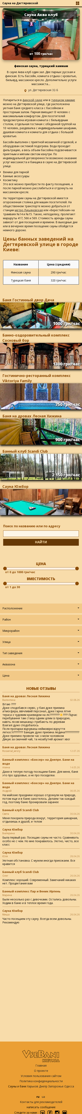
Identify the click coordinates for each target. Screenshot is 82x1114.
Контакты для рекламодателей (41, 1102)
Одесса (69, 1086)
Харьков (32, 1086)
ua (43, 1097)
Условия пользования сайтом (41, 1076)
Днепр (43, 1086)
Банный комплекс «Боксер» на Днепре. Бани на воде (38, 761)
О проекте (41, 1071)
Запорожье (55, 1086)
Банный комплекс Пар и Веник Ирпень (31, 891)
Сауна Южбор (15, 486)
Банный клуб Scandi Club (25, 451)
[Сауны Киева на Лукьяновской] (43, 210)
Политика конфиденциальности (41, 1081)
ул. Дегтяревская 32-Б (43, 90)
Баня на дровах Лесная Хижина (32, 416)
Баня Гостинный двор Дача (28, 299)
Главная (41, 1065)
